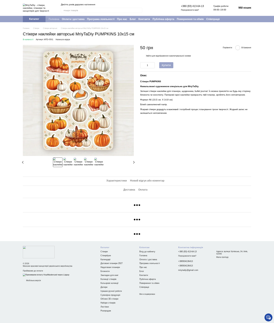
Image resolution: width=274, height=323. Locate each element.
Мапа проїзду (222, 257)
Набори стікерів (108, 303)
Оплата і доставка (73, 19)
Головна (54, 19)
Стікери (104, 251)
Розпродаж (106, 311)
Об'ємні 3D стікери (109, 299)
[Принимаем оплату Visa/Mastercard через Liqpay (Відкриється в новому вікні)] (46, 275)
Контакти (144, 19)
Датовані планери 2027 (112, 263)
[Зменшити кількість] (142, 65)
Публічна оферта (163, 19)
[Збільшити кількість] (152, 65)
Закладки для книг (109, 275)
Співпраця (213, 19)
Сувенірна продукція (110, 295)
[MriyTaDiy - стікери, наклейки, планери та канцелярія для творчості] (39, 252)
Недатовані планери (110, 267)
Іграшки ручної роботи (111, 291)
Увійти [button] (149, 56)
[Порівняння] (159, 7)
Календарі (105, 259)
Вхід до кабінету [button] (147, 251)
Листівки (105, 307)
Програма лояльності (100, 19)
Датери (104, 287)
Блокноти (105, 271)
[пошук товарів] (139, 10)
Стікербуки (106, 255)
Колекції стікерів (108, 279)
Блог (133, 19)
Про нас (122, 19)
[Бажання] (167, 7)
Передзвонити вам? (190, 10)
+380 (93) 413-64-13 (192, 6)
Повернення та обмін (190, 19)
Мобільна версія (33, 280)
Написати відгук (63, 39)
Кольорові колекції (109, 283)
